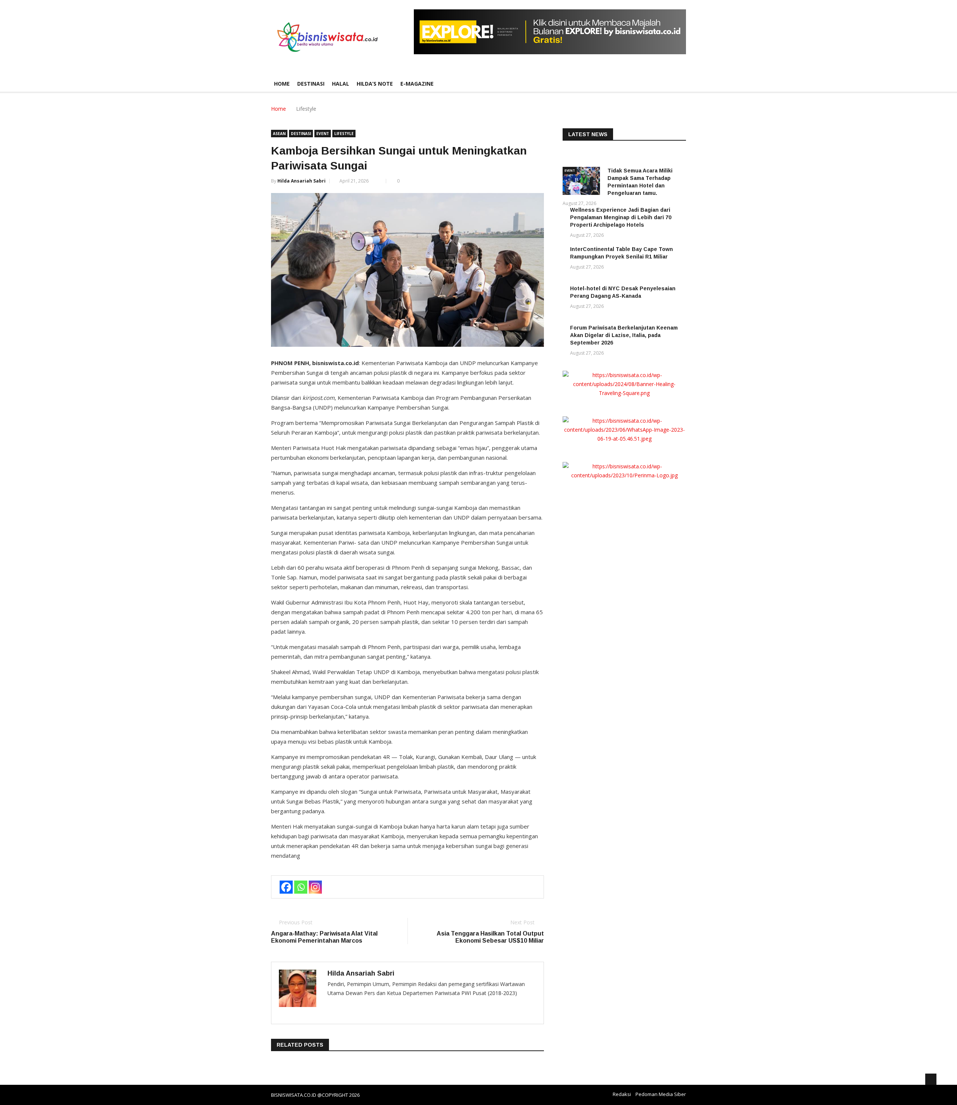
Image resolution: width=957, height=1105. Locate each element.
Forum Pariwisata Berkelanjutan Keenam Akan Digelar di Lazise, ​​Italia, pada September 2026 (624, 335)
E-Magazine (417, 83)
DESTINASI (310, 83)
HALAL (340, 83)
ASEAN (279, 133)
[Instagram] (315, 887)
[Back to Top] (930, 1079)
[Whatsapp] (300, 887)
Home (282, 83)
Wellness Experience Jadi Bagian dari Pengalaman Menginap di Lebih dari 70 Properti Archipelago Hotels (620, 217)
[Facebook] (286, 887)
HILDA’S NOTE (375, 83)
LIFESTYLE (344, 133)
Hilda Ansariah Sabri (301, 181)
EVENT (322, 133)
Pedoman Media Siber (661, 1094)
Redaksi (622, 1094)
